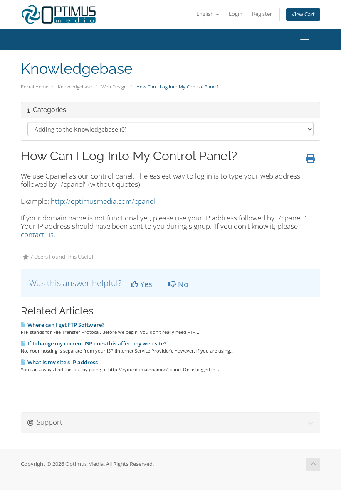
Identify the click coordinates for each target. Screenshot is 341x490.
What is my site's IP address (62, 362)
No (182, 284)
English (205, 13)
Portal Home (34, 86)
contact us (37, 234)
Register (262, 13)
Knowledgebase (75, 86)
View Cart (303, 14)
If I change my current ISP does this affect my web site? (96, 343)
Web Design (114, 86)
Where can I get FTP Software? (65, 324)
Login (235, 13)
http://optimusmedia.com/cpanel (103, 201)
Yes (145, 284)
